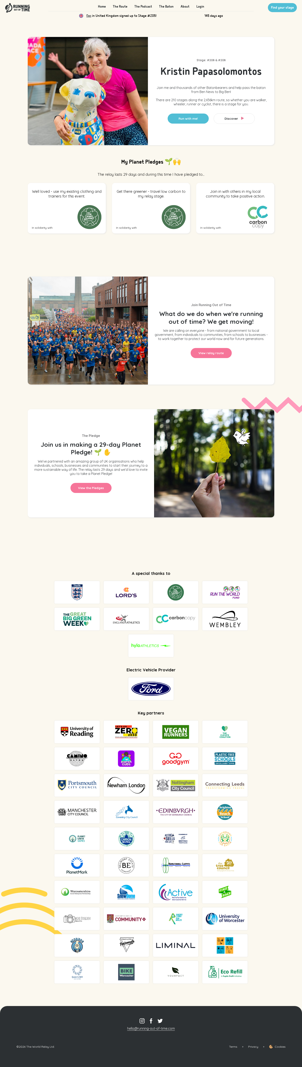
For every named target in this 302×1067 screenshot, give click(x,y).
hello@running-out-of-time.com (151, 1028)
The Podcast (143, 7)
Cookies (280, 1047)
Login (200, 7)
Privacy (253, 1047)
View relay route (211, 353)
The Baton (166, 7)
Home (102, 7)
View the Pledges (91, 488)
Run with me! (188, 119)
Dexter (91, 16)
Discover (232, 119)
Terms (233, 1047)
